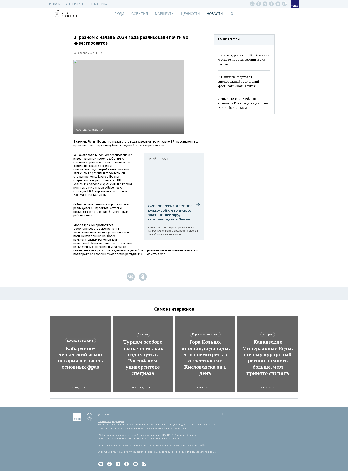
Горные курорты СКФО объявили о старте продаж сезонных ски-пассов (243, 59)
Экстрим (143, 334)
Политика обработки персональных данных (123, 444)
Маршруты (164, 14)
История (268, 334)
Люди (119, 14)
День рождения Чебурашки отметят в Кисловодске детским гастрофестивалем (243, 103)
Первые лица (98, 4)
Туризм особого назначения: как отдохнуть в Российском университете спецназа (143, 357)
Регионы (54, 4)
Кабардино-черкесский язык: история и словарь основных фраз (80, 357)
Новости (215, 14)
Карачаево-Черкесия (205, 334)
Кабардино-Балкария (80, 340)
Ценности (190, 14)
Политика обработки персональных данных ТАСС (177, 444)
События (139, 14)
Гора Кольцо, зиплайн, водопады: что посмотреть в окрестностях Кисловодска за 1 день (205, 357)
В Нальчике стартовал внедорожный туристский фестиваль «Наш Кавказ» (238, 81)
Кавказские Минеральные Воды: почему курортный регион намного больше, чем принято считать (267, 357)
